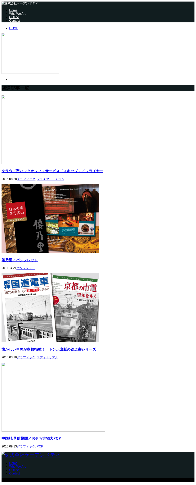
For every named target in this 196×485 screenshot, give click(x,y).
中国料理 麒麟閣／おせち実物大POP (31, 438)
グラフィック (26, 179)
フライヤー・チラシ (50, 179)
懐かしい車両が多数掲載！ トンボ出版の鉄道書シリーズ (49, 349)
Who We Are (17, 13)
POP (40, 446)
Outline (14, 17)
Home (13, 10)
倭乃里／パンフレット (20, 259)
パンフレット (25, 268)
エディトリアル (47, 357)
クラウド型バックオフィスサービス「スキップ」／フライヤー (52, 170)
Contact (14, 20)
